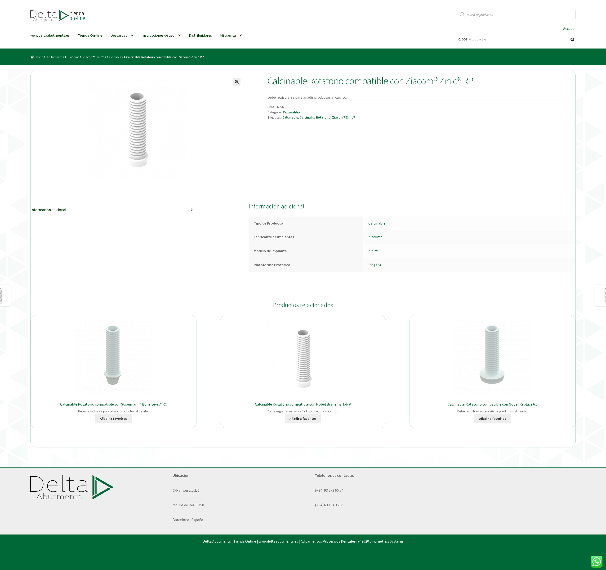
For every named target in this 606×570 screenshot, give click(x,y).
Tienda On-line (90, 35)
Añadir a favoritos (113, 418)
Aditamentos (55, 57)
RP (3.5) (374, 264)
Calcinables (115, 57)
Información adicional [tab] (48, 209)
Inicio (39, 57)
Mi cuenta (228, 35)
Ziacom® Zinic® (93, 57)
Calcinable (290, 117)
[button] (237, 82)
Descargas (119, 35)
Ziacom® (73, 57)
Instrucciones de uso (158, 35)
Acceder (569, 28)
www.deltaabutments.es (50, 35)
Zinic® (373, 250)
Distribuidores (200, 35)
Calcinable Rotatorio (315, 117)
